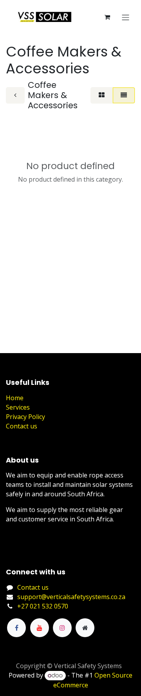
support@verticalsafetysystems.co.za (71, 596)
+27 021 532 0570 (42, 606)
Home (15, 398)
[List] (123, 95)
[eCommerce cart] (107, 17)
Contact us (21, 426)
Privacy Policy (25, 416)
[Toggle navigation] (125, 17)
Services (18, 407)
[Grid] (101, 95)
